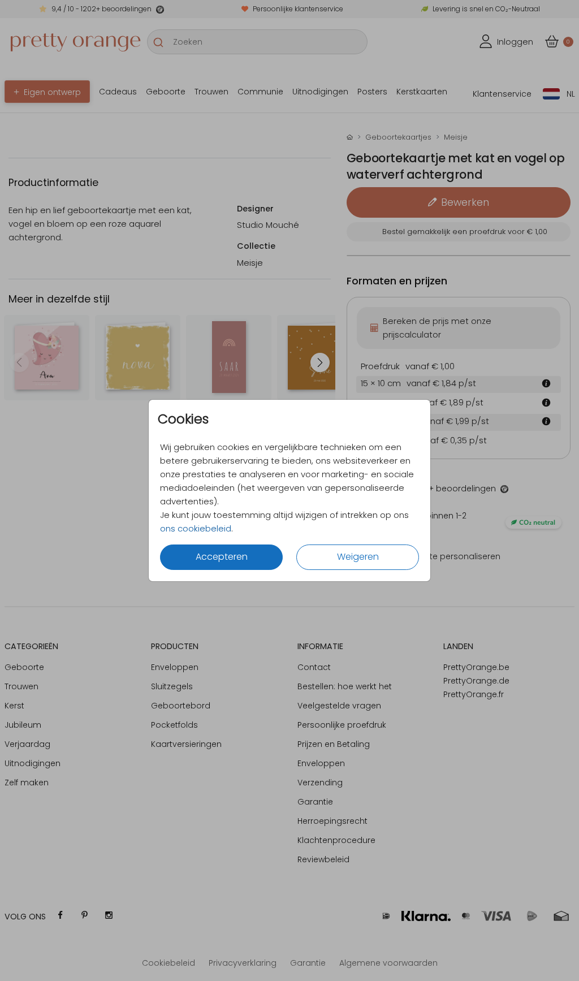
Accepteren (222, 556)
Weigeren (358, 556)
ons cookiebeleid (195, 528)
